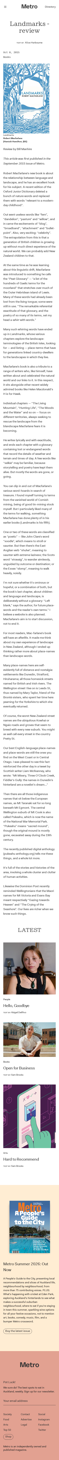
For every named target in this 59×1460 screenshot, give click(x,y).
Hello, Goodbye (16, 1005)
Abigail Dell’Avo (14, 1012)
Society (7, 1414)
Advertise (26, 1419)
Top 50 (7, 1430)
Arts (5, 1152)
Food (6, 1419)
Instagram (44, 1419)
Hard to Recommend (21, 1159)
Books (7, 57)
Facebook (43, 1424)
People (6, 999)
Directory (50, 6)
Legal (24, 1424)
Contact (25, 1414)
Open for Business (19, 1068)
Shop (8, 1436)
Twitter (42, 1430)
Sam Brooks (13, 1074)
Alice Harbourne (33, 42)
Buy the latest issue (17, 1331)
